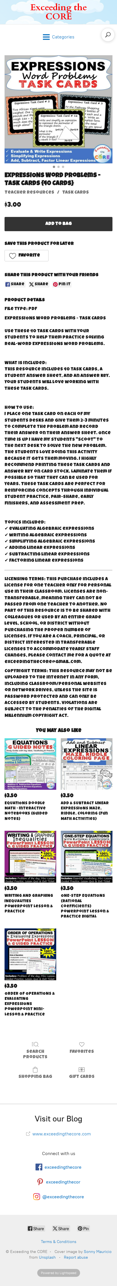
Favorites (82, 1052)
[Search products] (108, 34)
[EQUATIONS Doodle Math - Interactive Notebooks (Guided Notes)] (30, 764)
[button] (27, 255)
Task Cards (75, 192)
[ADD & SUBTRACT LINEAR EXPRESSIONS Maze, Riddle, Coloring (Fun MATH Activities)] (86, 764)
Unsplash (47, 1257)
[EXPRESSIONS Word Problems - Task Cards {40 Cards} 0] (58, 109)
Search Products (35, 1055)
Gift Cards (82, 1077)
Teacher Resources (29, 192)
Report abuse (76, 1257)
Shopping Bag (35, 1077)
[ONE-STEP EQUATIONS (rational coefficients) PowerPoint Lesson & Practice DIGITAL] (86, 857)
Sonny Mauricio (98, 1251)
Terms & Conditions (58, 1241)
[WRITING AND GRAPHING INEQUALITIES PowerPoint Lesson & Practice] (30, 857)
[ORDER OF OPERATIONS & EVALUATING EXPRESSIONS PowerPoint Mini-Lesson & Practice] (30, 954)
